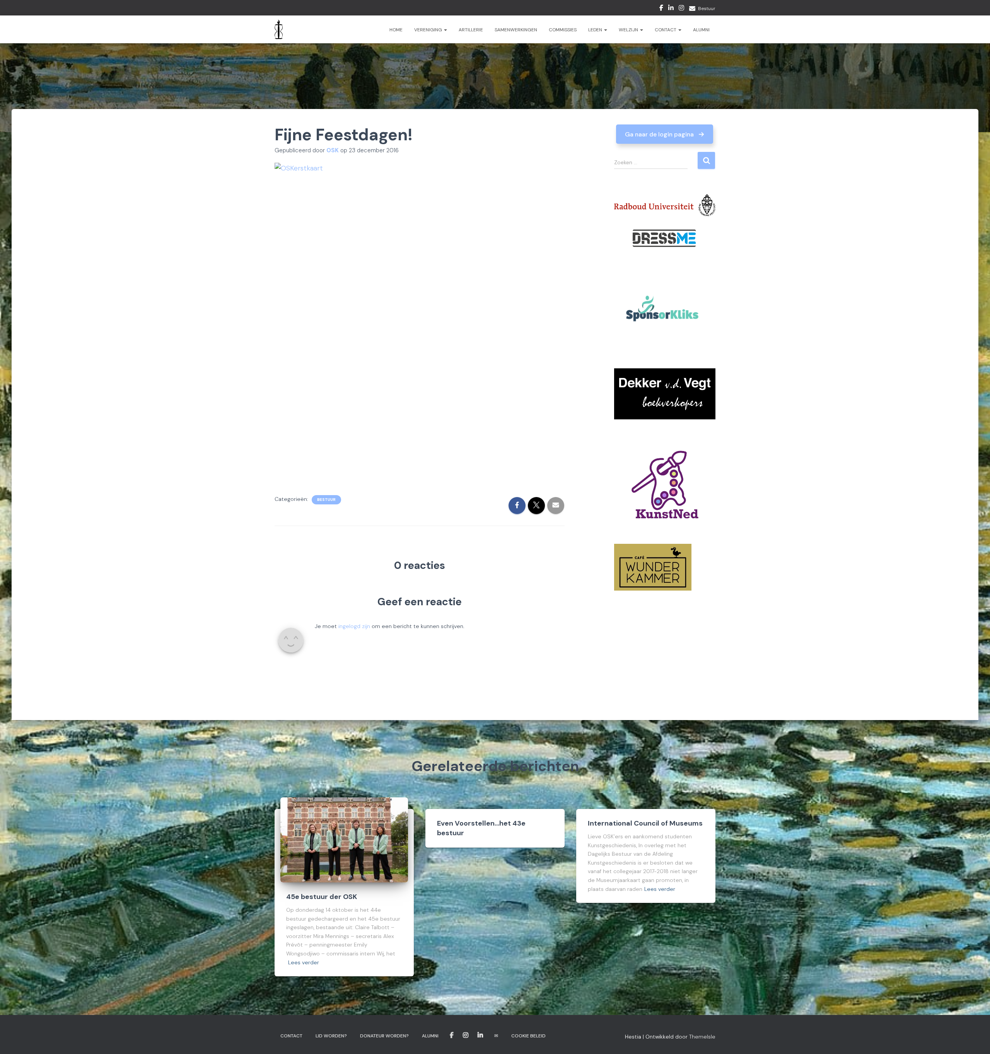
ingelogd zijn (354, 626)
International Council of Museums (645, 823)
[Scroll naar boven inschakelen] (975, 1038)
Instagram (681, 9)
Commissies (563, 30)
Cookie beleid (528, 1036)
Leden (595, 30)
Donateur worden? (384, 1036)
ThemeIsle (702, 1036)
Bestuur (706, 8)
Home (396, 30)
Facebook (661, 9)
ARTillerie (471, 30)
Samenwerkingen (516, 30)
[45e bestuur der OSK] (344, 839)
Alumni (701, 30)
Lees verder (303, 962)
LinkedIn (671, 9)
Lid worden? (331, 1036)
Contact (666, 30)
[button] (664, 134)
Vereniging (428, 30)
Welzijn (629, 30)
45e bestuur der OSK (321, 896)
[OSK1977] (278, 29)
